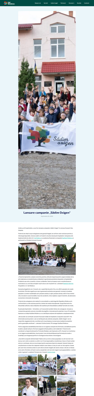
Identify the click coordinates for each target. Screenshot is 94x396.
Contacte (86, 3)
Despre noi (38, 3)
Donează (71, 3)
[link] (37, 238)
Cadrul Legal (54, 3)
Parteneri (63, 3)
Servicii (46, 3)
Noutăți (79, 3)
